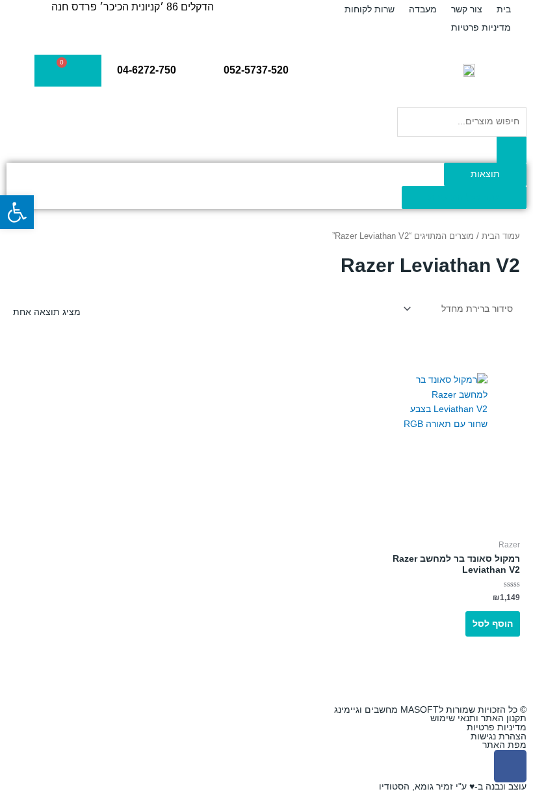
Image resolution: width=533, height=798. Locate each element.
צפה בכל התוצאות (464, 197)
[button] (17, 212)
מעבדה (423, 9)
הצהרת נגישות (498, 736)
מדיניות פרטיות (481, 27)
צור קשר (466, 9)
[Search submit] (511, 150)
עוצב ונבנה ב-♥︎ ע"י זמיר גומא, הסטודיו (452, 786)
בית (504, 9)
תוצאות (485, 174)
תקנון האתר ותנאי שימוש (478, 718)
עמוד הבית (501, 236)
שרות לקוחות (369, 9)
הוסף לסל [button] (493, 624)
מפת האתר (504, 745)
